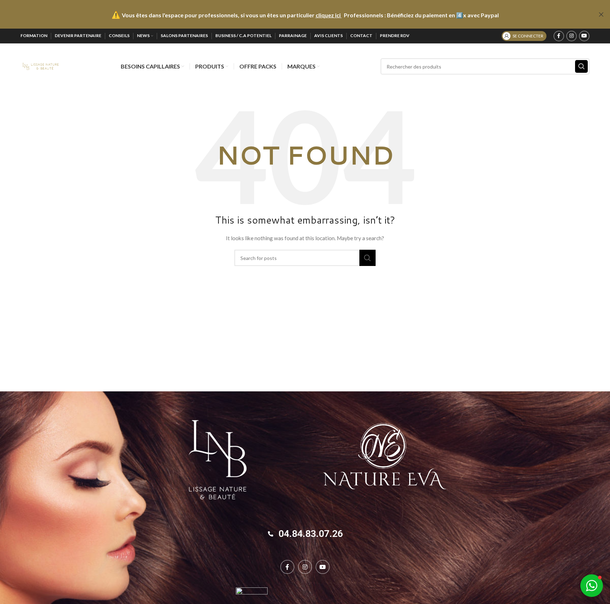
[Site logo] (40, 66)
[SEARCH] (581, 66)
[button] (591, 585)
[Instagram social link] (571, 36)
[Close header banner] (601, 14)
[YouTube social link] (584, 36)
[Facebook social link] (559, 36)
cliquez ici (328, 15)
